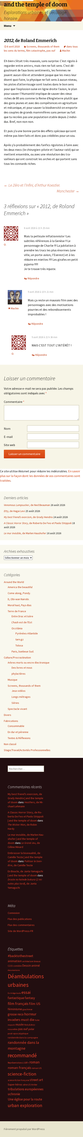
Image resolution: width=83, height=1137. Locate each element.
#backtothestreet (20, 956)
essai (25, 992)
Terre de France (17, 611)
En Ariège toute (14, 993)
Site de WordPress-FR (20, 931)
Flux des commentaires (21, 925)
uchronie (14, 1094)
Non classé (10, 744)
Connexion (14, 913)
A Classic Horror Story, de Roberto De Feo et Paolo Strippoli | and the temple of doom (25, 816)
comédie (17, 965)
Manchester (68, 190)
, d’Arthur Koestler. (32, 185)
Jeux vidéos (18, 691)
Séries (15, 703)
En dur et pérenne (18, 732)
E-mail (8, 437)
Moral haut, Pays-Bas (19, 605)
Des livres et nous (22, 667)
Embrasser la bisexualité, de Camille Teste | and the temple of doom (25, 857)
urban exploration (25, 1105)
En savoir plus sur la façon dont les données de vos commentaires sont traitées (40, 475)
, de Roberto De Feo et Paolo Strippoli (38, 523)
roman (34, 1062)
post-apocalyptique (18, 1033)
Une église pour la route (25, 1099)
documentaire (14, 970)
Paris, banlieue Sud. (23, 651)
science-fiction (22, 1074)
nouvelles (13, 1029)
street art (36, 1080)
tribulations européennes (25, 1089)
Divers (7, 715)
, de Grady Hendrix (28, 517)
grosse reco (16, 1014)
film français (18, 1003)
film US (34, 1003)
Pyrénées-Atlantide (26, 633)
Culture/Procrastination (17, 657)
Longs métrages (21, 697)
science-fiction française (18, 1080)
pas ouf (51, 50)
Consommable (16, 726)
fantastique (16, 998)
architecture (27, 961)
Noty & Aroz (29, 1024)
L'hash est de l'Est (22, 622)
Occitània (17, 628)
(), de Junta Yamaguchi (25, 883)
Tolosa (19, 645)
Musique (12, 679)
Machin (66, 50)
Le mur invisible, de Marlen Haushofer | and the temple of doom (26, 839)
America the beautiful (20, 587)
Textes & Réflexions (19, 738)
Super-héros (15, 1084)
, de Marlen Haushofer (25, 533)
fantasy (30, 998)
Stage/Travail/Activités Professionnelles (27, 750)
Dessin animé (31, 965)
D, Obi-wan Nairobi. (18, 599)
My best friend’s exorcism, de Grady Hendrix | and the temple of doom (25, 798)
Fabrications (11, 721)
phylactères (18, 673)
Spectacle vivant (17, 709)
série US (26, 1084)
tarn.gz (19, 639)
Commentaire (14, 402)
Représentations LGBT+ (18, 1062)
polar (31, 1029)
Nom (7, 428)
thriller (34, 1084)
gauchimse (27, 1009)
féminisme (15, 1009)
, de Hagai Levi (14, 511)
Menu (7, 26)
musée (20, 1024)
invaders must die (21, 1019)
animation (15, 961)
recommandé (22, 1055)
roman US (37, 1068)
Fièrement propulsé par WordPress (24, 1129)
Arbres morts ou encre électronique (28, 662)
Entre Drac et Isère (22, 616)
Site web (9, 445)
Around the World (14, 582)
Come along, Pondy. (19, 593)
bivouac (37, 961)
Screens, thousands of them (43, 46)
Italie (37, 1020)
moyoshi (11, 1025)
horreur (30, 1014)
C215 (10, 965)
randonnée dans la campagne (23, 1037)
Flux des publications (20, 919)
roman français (19, 1067)
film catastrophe (35, 50)
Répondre (33, 278)
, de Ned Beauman (27, 505)
